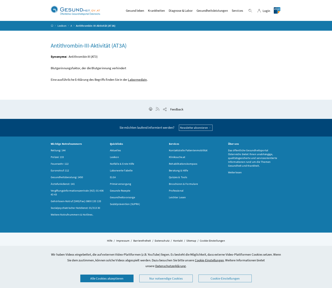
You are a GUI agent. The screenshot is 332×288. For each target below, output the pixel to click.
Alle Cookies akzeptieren (106, 278)
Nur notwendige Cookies (166, 278)
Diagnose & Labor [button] (181, 10)
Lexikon (61, 25)
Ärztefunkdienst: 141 (63, 184)
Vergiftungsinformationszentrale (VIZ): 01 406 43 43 (77, 192)
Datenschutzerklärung (170, 266)
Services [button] (237, 10)
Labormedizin (137, 79)
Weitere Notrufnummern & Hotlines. (72, 214)
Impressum (123, 240)
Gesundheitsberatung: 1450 (67, 177)
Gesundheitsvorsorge (122, 197)
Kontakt (178, 240)
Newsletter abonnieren (194, 127)
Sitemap (191, 240)
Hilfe (109, 240)
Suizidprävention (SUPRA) (125, 204)
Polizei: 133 (57, 157)
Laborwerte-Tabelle (121, 170)
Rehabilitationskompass (183, 163)
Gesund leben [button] (135, 10)
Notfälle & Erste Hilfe (122, 163)
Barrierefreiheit (142, 240)
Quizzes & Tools (178, 177)
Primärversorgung (120, 184)
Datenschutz (162, 240)
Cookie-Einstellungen (209, 260)
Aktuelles (115, 150)
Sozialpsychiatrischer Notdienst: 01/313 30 (75, 208)
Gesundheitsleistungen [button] (212, 10)
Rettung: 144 (58, 150)
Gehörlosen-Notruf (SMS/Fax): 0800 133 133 (76, 201)
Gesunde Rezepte (120, 190)
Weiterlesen (235, 172)
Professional (176, 190)
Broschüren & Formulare (183, 184)
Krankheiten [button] (156, 10)
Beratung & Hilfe (178, 170)
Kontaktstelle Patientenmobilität (188, 150)
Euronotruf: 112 (60, 170)
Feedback (176, 109)
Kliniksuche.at (177, 157)
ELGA (113, 177)
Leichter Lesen (177, 197)
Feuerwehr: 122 (60, 163)
